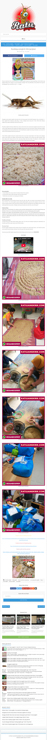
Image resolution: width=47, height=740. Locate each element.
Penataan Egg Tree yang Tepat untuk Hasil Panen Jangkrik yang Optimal (8, 627)
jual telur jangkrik (12, 581)
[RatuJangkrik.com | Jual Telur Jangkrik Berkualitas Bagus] (23, 17)
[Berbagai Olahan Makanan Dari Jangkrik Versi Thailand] (4, 688)
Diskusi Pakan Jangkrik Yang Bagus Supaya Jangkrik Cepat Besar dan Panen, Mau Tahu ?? (24, 658)
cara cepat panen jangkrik (34, 580)
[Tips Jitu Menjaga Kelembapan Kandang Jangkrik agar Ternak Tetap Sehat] (4, 671)
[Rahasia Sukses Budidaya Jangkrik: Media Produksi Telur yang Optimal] (4, 700)
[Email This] (36, 588)
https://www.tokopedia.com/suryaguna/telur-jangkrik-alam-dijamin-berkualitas (23, 546)
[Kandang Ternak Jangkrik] (4, 654)
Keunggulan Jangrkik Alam (12, 664)
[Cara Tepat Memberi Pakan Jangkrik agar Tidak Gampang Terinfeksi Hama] (23, 620)
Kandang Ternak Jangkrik (12, 652)
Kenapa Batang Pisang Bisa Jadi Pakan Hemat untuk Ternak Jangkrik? (37, 627)
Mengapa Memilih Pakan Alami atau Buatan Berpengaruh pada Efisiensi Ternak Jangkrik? (24, 675)
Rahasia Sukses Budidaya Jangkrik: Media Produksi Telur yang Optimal (21, 698)
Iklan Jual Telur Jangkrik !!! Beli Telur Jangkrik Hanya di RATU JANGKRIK (21, 681)
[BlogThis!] (33, 588)
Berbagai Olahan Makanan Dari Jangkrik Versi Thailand (18, 687)
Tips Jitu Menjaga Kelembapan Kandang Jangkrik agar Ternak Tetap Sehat (21, 669)
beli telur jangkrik (8, 580)
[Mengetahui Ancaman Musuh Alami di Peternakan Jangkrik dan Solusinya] (4, 694)
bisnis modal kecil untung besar (23, 580)
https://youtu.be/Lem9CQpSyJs (23, 254)
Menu (24, 38)
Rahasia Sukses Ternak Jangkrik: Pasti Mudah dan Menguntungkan (15, 710)
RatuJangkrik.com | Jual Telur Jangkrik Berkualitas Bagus (27, 736)
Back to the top (27, 737)
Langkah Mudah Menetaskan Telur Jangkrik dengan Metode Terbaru (15, 717)
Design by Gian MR (20, 737)
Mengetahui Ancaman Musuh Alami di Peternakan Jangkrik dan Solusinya (21, 692)
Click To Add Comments (23, 637)
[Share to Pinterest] (31, 588)
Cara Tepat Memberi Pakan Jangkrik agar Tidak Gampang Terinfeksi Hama (23, 627)
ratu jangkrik (18, 581)
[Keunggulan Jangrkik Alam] (4, 665)
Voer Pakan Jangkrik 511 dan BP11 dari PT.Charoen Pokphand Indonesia (21, 647)
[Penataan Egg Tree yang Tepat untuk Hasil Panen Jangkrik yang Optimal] (9, 620)
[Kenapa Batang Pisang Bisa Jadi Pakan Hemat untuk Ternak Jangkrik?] (38, 620)
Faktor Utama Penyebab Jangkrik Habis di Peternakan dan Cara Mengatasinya (17, 724)
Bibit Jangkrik (14, 580)
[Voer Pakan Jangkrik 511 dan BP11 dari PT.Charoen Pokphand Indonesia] (4, 648)
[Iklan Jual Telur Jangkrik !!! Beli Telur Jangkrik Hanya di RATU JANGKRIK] (4, 683)
